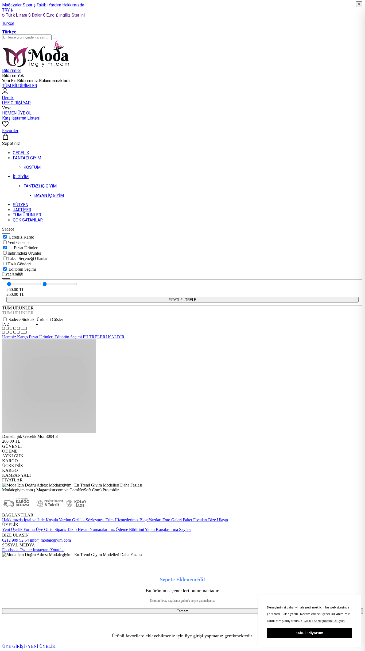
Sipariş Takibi (36, 4)
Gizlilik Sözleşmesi (87, 520)
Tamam (182, 611)
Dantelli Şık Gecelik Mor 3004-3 (30, 436)
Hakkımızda (73, 4)
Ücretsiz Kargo (21, 237)
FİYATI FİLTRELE (182, 300)
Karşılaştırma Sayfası (173, 529)
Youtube (56, 549)
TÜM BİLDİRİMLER (19, 85)
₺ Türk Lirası (15, 15)
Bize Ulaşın (217, 520)
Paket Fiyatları (194, 520)
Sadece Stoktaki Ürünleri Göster (36, 319)
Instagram (40, 549)
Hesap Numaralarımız (96, 529)
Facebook (10, 549)
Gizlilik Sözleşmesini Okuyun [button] (324, 621)
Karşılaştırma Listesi (22, 118)
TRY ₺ (7, 10)
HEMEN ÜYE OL (17, 113)
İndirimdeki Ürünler (24, 253)
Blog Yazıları (149, 520)
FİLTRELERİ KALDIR (104, 337)
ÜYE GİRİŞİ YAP (16, 102)
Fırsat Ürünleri (26, 248)
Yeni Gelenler (19, 242)
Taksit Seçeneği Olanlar (27, 258)
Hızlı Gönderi (19, 264)
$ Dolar (35, 15)
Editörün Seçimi (22, 269)
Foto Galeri (171, 520)
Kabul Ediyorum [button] (309, 632)
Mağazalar (12, 4)
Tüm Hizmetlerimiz (121, 520)
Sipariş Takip (66, 529)
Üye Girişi (45, 529)
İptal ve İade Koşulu (40, 520)
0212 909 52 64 (15, 540)
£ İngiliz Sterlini (70, 15)
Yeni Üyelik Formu (18, 529)
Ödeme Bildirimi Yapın (135, 529)
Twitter (25, 549)
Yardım (55, 4)
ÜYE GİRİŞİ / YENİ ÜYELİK (29, 646)
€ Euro (49, 15)
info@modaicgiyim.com (50, 540)
